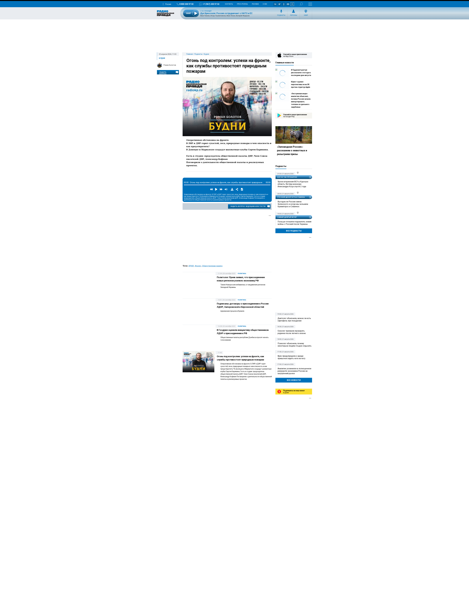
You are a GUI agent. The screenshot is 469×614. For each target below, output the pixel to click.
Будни (206, 54)
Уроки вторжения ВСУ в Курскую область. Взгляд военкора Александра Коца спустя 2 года (293, 184)
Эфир (306, 15)
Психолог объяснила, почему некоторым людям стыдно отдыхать (294, 344)
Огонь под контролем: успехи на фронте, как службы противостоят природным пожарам (228, 66)
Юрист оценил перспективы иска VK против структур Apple (300, 84)
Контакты (229, 4)
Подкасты (281, 15)
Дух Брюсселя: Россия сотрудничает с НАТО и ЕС (226, 13)
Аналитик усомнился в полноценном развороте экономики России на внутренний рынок (294, 371)
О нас (265, 4)
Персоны (293, 15)
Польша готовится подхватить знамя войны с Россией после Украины (294, 222)
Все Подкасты (294, 231)
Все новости (294, 380)
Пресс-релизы (242, 4)
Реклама (255, 4)
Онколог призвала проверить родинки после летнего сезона (292, 332)
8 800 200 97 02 (186, 4)
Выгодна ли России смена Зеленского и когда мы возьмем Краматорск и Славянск (293, 204)
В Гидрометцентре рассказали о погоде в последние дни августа (301, 72)
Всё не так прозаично (287, 177)
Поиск (301, 4)
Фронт (198, 265)
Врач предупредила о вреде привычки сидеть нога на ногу (291, 357)
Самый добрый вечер (287, 217)
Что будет (208, 11)
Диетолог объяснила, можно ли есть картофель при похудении (294, 319)
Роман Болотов (170, 65)
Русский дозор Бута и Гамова (291, 197)
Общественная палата (212, 265)
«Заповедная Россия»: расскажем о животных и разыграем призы (292, 150)
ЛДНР (191, 265)
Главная (189, 54)
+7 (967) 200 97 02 (211, 4)
